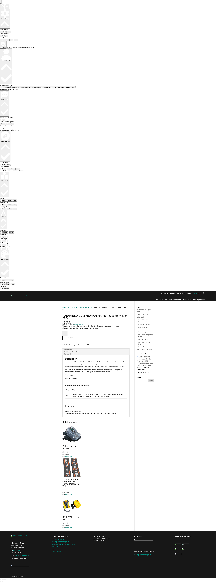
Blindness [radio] (7, 87)
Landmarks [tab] (12, 169)
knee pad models (73, 307)
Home (64, 307)
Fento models (142, 322)
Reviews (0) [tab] (67, 354)
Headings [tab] (4, 169)
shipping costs (78, 324)
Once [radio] (2, 40)
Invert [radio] (3, 284)
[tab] (0, 169)
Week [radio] (15, 40)
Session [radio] (7, 40)
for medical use (143, 339)
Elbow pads (187, 300)
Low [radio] (8, 280)
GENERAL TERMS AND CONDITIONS (63, 544)
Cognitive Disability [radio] (48, 87)
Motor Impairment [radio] (37, 87)
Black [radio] (3, 164)
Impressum (180, 293)
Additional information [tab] (71, 352)
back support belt (199, 300)
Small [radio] (3, 200)
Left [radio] (2, 36)
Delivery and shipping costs (60, 542)
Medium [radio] (7, 124)
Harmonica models (86, 307)
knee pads (159, 300)
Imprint (54, 549)
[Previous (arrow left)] (0, 581)
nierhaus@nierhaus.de (22, 555)
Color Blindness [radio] (15, 87)
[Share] (4, 579)
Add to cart (68, 338)
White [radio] (8, 164)
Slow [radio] (2, 124)
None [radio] (2, 87)
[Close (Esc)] (5, 579)
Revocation (55, 546)
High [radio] (12, 280)
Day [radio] (12, 40)
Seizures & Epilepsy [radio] (59, 87)
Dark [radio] (8, 284)
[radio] (0, 120)
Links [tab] (18, 169)
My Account (164, 293)
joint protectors (143, 327)
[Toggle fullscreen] (2, 579)
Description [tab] (68, 350)
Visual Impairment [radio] (25, 87)
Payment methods (58, 539)
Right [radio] (5, 36)
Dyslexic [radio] (11, 232)
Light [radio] (12, 284)
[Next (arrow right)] (2, 581)
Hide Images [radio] (5, 288)
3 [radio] (5, 31)
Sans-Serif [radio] (5, 232)
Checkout (172, 293)
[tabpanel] (108, 171)
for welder (141, 347)
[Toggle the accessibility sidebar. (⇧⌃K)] (1, 2)
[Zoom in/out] (0, 579)
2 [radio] (3, 31)
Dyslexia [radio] (68, 87)
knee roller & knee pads (173, 300)
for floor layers (143, 332)
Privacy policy (56, 551)
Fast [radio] (12, 124)
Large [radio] (14, 200)
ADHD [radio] (73, 87)
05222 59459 (17, 550)
